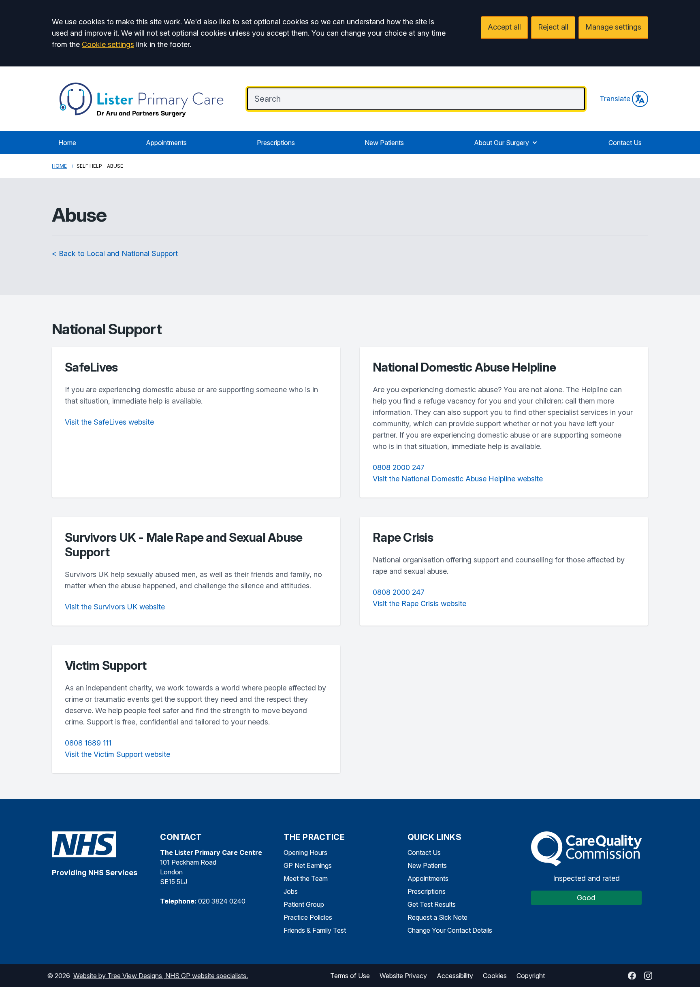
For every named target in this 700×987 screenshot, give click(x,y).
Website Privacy (403, 976)
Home (67, 143)
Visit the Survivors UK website (115, 606)
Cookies (495, 976)
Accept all (504, 27)
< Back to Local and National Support (115, 253)
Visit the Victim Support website (117, 754)
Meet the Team (306, 878)
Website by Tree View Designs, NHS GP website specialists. (160, 976)
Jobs (291, 891)
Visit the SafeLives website (109, 422)
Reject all (553, 27)
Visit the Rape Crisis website (419, 603)
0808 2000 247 (399, 467)
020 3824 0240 (221, 901)
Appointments (166, 143)
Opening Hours (305, 852)
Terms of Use (350, 976)
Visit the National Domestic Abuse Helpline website (458, 478)
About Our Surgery (501, 143)
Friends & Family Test (315, 930)
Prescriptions (276, 143)
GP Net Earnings (308, 865)
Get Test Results (432, 904)
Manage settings (613, 27)
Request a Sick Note (437, 917)
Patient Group (304, 904)
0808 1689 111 (88, 743)
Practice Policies (308, 917)
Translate (615, 98)
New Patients (384, 143)
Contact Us (625, 143)
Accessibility (455, 976)
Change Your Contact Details (450, 930)
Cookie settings (108, 44)
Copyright (530, 976)
